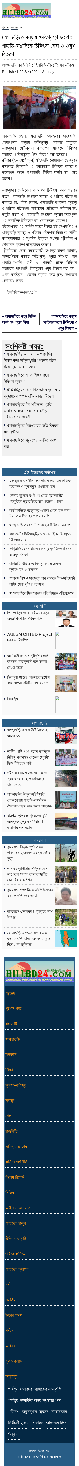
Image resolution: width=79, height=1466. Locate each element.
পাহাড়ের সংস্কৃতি (48, 1389)
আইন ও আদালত (17, 1207)
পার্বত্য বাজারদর (20, 1389)
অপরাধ (10, 1345)
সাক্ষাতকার (59, 1411)
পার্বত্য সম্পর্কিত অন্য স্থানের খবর (34, 1400)
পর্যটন (9, 1330)
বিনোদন (37, 1422)
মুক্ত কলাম (13, 1360)
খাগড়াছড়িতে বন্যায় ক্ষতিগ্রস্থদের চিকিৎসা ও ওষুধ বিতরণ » (60, 322)
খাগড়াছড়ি (39, 723)
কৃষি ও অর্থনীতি (16, 1161)
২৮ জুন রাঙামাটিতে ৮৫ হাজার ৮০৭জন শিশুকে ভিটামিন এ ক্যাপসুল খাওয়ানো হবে (40, 483)
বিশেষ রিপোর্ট (14, 1177)
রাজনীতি (11, 1131)
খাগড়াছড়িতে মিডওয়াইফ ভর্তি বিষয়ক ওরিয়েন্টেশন (31, 428)
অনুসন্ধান (29, 1411)
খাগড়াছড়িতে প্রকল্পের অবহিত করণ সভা (30, 443)
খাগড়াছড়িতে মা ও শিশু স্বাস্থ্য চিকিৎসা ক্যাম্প (26, 378)
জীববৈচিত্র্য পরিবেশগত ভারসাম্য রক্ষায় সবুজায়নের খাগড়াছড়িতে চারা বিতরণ (32, 392)
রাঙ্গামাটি (11, 1023)
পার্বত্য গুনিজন (15, 1253)
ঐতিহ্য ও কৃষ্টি (15, 1238)
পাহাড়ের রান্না (15, 1223)
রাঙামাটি (39, 606)
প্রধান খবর (13, 1008)
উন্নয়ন (14, 1434)
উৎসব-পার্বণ (13, 1315)
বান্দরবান (40, 840)
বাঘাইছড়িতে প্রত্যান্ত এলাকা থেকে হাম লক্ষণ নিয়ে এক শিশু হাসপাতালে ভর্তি (40, 513)
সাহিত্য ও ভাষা (16, 1146)
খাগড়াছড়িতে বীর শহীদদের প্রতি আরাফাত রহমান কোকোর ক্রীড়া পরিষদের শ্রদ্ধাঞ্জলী (28, 410)
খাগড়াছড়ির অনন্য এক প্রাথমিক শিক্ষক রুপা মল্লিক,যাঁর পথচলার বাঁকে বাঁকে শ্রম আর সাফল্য (30, 360)
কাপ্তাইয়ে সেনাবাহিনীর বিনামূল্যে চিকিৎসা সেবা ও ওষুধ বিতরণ (40, 551)
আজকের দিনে (56, 1422)
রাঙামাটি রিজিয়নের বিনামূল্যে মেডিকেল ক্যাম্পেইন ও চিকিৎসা (35, 566)
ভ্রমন (44, 1411)
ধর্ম (7, 1284)
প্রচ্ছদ (5, 27)
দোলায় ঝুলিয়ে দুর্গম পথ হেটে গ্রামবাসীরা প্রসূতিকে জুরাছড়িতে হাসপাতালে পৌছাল (36, 498)
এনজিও (10, 1299)
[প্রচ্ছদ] (26, 11)
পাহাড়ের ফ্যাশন (16, 1269)
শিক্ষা (9, 1069)
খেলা (8, 1115)
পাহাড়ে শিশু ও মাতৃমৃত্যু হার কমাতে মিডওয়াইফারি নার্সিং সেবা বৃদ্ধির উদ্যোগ (42, 581)
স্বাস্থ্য (14, 27)
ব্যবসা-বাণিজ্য (15, 1085)
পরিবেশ (13, 1411)
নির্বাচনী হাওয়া (18, 1422)
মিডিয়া (10, 1192)
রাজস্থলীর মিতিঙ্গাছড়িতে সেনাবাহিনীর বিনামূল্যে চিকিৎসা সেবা (40, 537)
